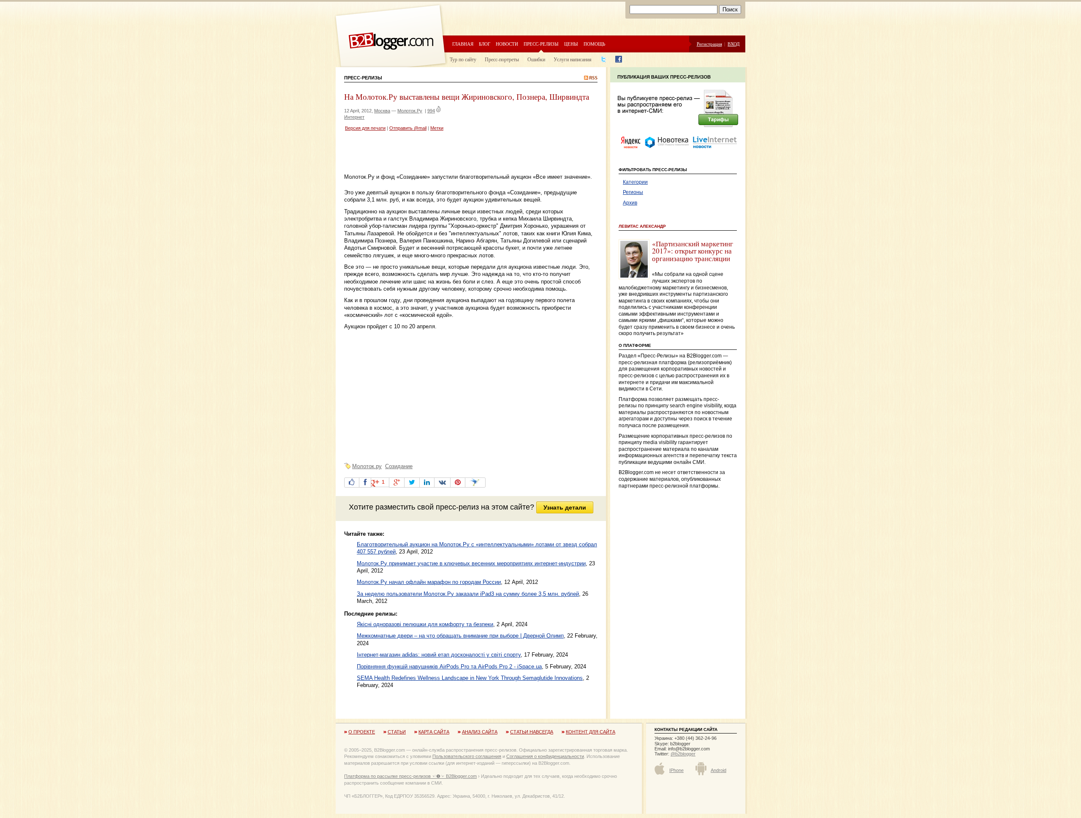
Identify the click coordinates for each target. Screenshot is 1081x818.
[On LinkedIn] (427, 482)
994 (431, 110)
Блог (484, 44)
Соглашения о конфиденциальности (545, 756)
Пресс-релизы (541, 44)
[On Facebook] (365, 482)
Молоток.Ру (409, 110)
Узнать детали (564, 507)
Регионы (633, 192)
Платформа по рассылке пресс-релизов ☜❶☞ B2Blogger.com (410, 776)
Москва (382, 110)
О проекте (361, 731)
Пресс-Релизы (363, 77)
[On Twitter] (412, 482)
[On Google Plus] (397, 482)
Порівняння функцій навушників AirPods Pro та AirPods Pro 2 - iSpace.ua (449, 666)
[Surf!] (475, 482)
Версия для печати (365, 128)
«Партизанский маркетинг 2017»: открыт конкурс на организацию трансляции (692, 251)
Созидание (399, 466)
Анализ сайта (479, 731)
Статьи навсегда (531, 731)
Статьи (397, 731)
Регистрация (709, 44)
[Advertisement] (443, 153)
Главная (462, 44)
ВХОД (734, 44)
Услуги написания (573, 59)
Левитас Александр (642, 226)
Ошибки (536, 59)
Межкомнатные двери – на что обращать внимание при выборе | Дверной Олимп (460, 636)
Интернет (354, 117)
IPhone (676, 770)
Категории (635, 182)
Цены (571, 44)
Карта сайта (433, 731)
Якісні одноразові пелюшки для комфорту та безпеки (425, 624)
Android (718, 770)
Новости (507, 44)
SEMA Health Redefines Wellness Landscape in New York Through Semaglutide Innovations (470, 678)
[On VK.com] (442, 482)
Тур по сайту (463, 59)
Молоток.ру (367, 466)
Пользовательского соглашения (466, 756)
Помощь (594, 44)
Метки (436, 128)
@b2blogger (683, 753)
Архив (630, 202)
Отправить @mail (407, 128)
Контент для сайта (590, 731)
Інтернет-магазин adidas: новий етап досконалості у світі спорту (439, 655)
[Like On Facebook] (351, 482)
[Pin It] (457, 482)
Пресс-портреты (502, 59)
